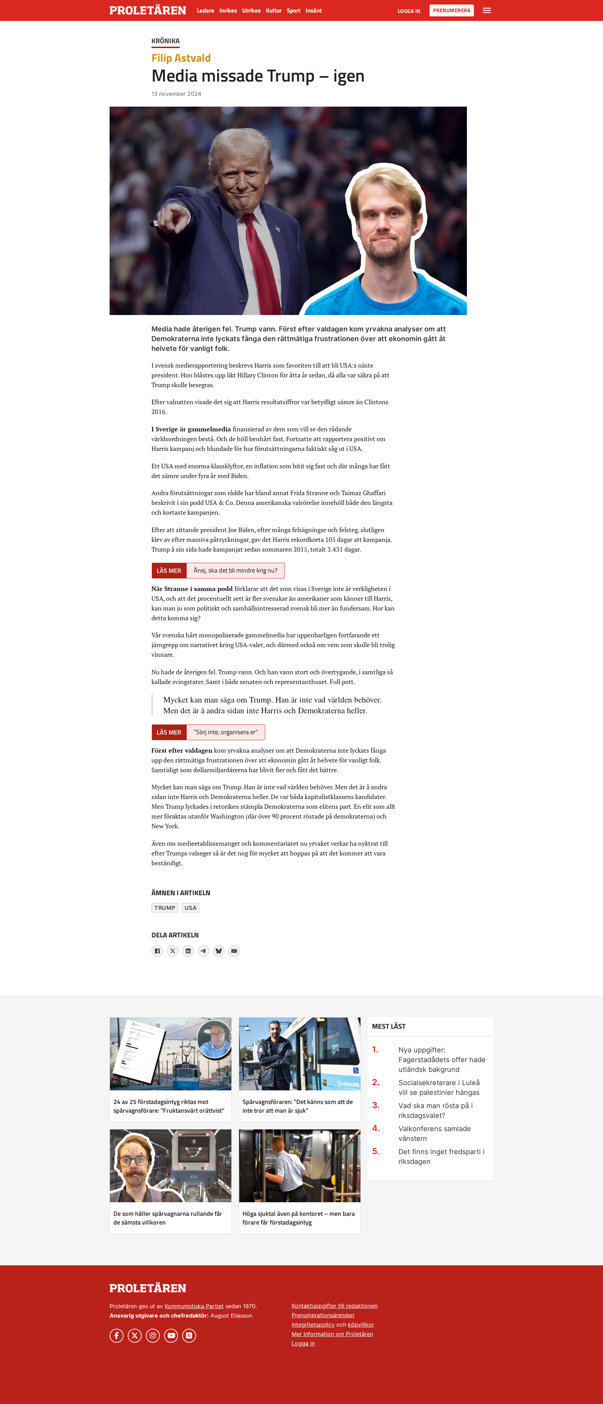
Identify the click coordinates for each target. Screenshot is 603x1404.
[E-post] (234, 951)
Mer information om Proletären (332, 1333)
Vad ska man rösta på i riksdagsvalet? (436, 1111)
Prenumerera (452, 10)
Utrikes (251, 10)
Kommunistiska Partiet (194, 1306)
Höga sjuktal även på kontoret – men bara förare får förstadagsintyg (299, 1218)
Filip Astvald (181, 57)
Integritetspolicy (313, 1324)
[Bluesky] (219, 951)
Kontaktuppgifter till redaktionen (335, 1305)
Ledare (205, 10)
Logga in (409, 11)
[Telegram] (203, 951)
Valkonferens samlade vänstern (435, 1134)
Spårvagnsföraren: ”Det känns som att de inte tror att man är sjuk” (298, 1106)
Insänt (314, 10)
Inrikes (228, 10)
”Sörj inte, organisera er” (226, 732)
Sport (293, 10)
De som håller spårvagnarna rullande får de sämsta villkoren (167, 1218)
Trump (165, 907)
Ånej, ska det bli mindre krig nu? (235, 570)
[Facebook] (157, 951)
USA (191, 907)
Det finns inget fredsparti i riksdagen (442, 1157)
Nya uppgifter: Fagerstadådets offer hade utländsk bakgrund (442, 1060)
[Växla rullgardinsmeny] (487, 10)
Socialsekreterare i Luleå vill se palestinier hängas (439, 1088)
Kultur (274, 10)
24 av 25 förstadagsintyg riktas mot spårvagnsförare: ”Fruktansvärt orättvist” (168, 1106)
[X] (173, 951)
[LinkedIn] (188, 951)
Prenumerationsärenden (323, 1315)
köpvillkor (361, 1324)
